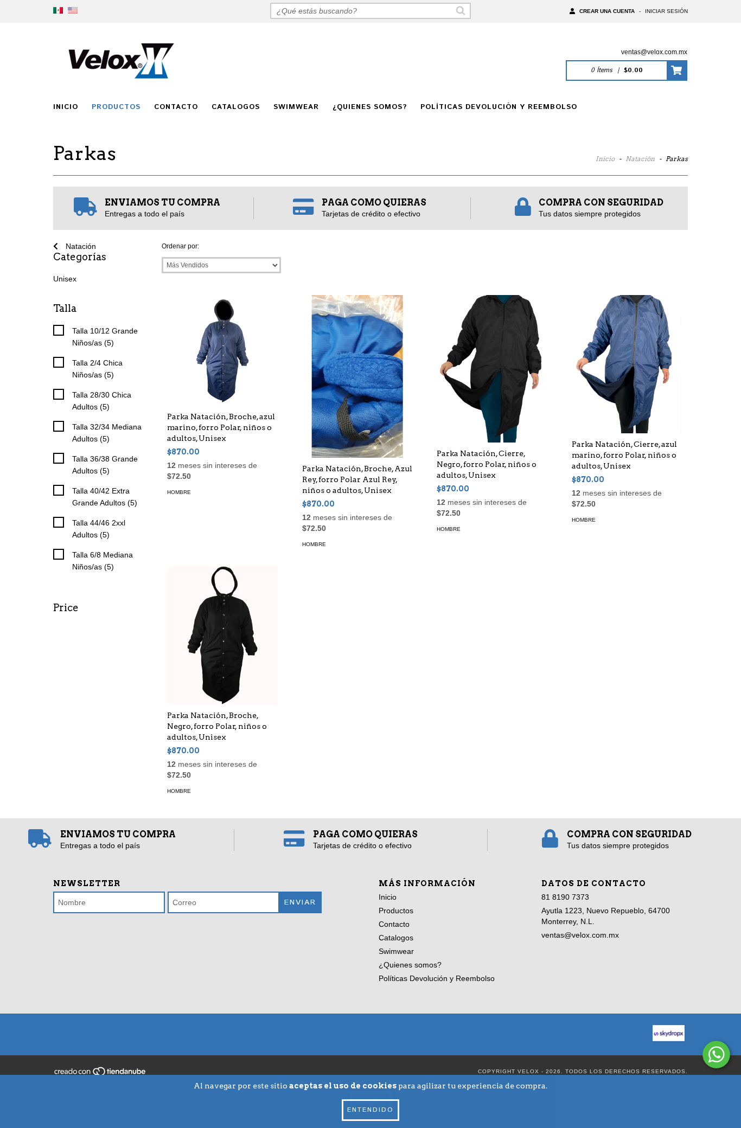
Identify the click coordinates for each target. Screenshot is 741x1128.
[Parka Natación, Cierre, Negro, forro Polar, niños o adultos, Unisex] (492, 369)
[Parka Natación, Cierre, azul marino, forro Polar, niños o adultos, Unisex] (627, 364)
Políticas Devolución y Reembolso (498, 107)
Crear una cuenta (607, 11)
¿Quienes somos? (370, 107)
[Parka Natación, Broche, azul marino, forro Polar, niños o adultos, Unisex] (222, 350)
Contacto (176, 107)
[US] (73, 11)
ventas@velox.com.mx (654, 52)
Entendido (370, 1109)
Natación (640, 159)
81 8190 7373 (565, 897)
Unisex (64, 278)
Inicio (65, 107)
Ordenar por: (180, 246)
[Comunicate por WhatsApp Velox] (716, 1054)
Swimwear (296, 107)
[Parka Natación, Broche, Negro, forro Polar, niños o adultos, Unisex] (222, 635)
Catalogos (236, 107)
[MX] (58, 11)
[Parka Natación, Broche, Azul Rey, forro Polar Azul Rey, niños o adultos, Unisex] (357, 393)
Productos (116, 107)
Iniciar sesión (666, 11)
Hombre (179, 492)
